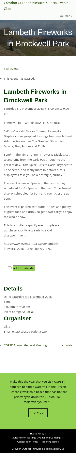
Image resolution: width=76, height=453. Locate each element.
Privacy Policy (36, 433)
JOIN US (38, 412)
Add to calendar (24, 268)
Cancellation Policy (27, 441)
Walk (69, 345)
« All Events (11, 69)
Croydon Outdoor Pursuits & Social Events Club (38, 448)
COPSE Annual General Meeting (25, 345)
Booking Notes (50, 441)
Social (30, 312)
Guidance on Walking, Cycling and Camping (36, 437)
